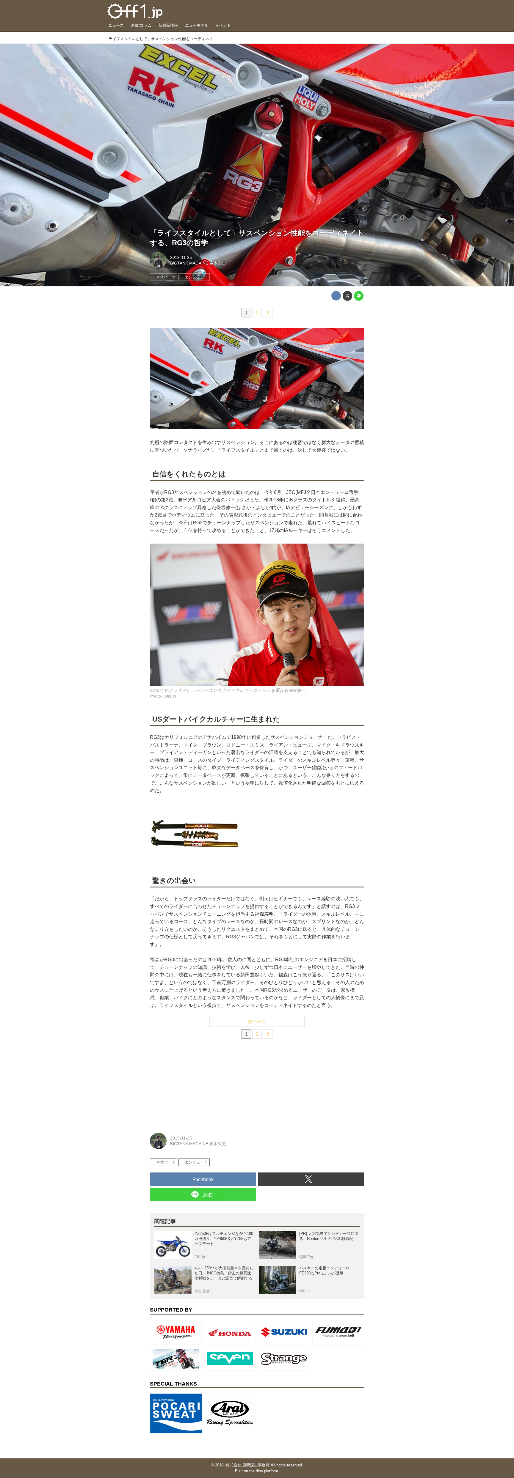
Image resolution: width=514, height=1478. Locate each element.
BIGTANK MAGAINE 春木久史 (198, 263)
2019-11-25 (181, 257)
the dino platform (263, 1471)
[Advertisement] (194, 1084)
